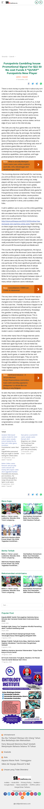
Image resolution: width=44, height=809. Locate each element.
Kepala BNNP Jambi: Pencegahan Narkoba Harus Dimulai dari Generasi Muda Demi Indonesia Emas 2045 (20, 619)
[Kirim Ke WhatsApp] (40, 83)
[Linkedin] (28, 794)
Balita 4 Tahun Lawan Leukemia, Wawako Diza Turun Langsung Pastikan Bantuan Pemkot (11, 518)
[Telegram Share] (36, 83)
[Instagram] (20, 794)
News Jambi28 (21, 785)
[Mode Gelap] (36, 2)
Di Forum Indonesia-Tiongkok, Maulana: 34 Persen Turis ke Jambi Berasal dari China (21, 659)
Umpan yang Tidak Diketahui (16, 770)
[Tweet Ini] (32, 83)
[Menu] (3, 2)
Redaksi (37, 782)
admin (18, 77)
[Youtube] (31, 794)
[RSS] (22, 797)
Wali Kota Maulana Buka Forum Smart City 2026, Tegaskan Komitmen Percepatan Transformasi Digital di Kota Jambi (11, 539)
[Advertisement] (22, 30)
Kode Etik (15, 782)
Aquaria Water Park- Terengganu (16, 760)
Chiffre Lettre (35, 785)
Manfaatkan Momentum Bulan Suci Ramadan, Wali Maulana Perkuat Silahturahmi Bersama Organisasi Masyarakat (32, 518)
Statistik (7, 752)
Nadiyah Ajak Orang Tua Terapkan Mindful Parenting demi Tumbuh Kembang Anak (22, 627)
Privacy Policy (26, 782)
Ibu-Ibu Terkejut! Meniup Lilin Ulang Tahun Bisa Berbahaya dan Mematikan (21, 739)
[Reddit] (24, 794)
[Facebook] (5, 794)
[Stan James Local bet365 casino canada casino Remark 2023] (30, 444)
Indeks (6, 782)
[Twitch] (35, 794)
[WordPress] (16, 794)
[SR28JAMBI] (11, 2)
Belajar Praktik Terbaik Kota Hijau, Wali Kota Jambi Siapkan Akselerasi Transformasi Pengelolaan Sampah (21, 643)
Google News (9, 785)
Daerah (25, 77)
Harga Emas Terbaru (22, 787)
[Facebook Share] (28, 83)
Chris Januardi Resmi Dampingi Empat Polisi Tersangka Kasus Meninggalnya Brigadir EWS (19, 635)
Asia (5, 757)
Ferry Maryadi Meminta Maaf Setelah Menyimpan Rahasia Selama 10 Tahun (19, 745)
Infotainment (9, 735)
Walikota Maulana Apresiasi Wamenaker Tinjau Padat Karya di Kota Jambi (22, 651)
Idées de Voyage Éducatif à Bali (16, 764)
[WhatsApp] (39, 794)
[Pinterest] (12, 794)
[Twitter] (9, 794)
